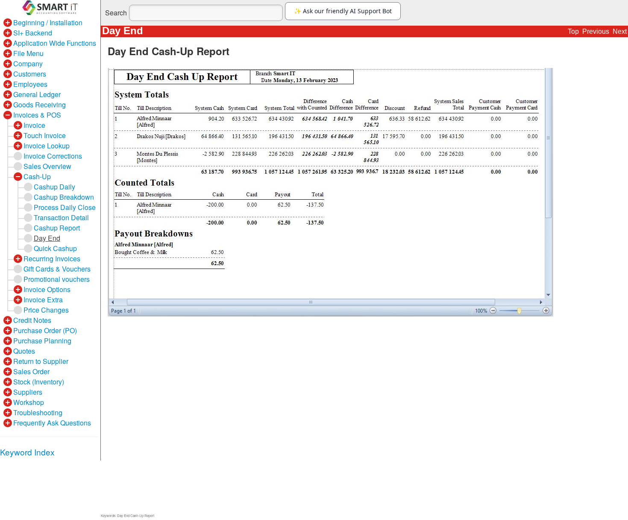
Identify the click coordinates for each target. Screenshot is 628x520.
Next (620, 31)
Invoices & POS (37, 115)
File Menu (28, 53)
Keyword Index (27, 452)
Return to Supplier (40, 361)
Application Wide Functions (54, 43)
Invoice (34, 125)
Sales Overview (47, 166)
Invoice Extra (43, 299)
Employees (30, 84)
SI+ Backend (32, 33)
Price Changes (46, 310)
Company (28, 63)
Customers (29, 74)
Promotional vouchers (56, 279)
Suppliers (27, 392)
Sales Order (31, 371)
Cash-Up (37, 176)
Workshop (28, 402)
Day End (47, 238)
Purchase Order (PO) (45, 330)
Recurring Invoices (51, 258)
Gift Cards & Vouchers (57, 269)
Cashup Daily (54, 187)
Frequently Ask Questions (52, 423)
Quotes (24, 351)
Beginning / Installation (47, 22)
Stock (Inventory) (38, 382)
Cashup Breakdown (64, 197)
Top (573, 31)
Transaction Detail (61, 217)
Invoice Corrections (52, 156)
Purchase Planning (42, 341)
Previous (595, 31)
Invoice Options (46, 289)
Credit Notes (32, 320)
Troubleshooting (37, 412)
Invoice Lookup (46, 146)
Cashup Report (57, 228)
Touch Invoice (44, 135)
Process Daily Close (65, 207)
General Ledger (37, 94)
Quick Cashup (55, 248)
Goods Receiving (39, 104)
